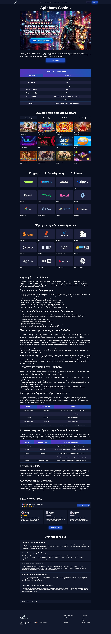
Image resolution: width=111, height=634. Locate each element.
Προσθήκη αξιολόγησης (83, 505)
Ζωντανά (45, 117)
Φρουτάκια (81, 117)
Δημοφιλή (27, 117)
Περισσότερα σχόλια (55, 527)
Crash (63, 117)
